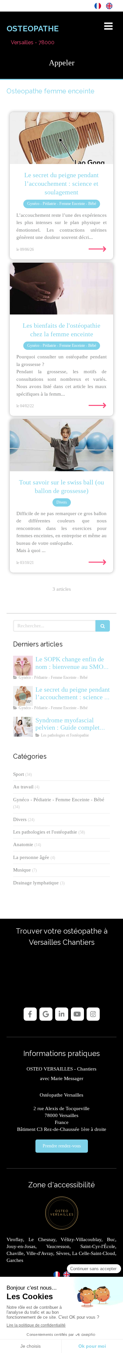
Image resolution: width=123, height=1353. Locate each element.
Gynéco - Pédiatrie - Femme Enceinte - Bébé (58, 799)
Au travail (23, 786)
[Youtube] (77, 1014)
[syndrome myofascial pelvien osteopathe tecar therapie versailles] (23, 727)
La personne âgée (31, 857)
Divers (20, 819)
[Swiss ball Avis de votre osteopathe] (61, 445)
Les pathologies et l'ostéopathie (45, 832)
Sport (18, 774)
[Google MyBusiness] (45, 1014)
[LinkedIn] (61, 1014)
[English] (109, 5)
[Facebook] (30, 1014)
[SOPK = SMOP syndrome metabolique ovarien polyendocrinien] (23, 666)
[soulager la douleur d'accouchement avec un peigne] (61, 138)
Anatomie (23, 844)
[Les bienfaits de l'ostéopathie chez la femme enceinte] (61, 289)
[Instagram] (93, 1014)
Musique (22, 870)
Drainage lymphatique (36, 882)
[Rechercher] (102, 626)
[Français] (97, 5)
